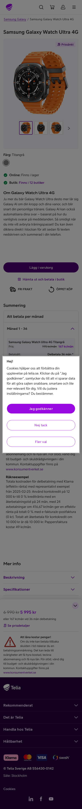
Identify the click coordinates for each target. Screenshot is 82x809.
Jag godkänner (41, 409)
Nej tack (40, 425)
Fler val (41, 442)
